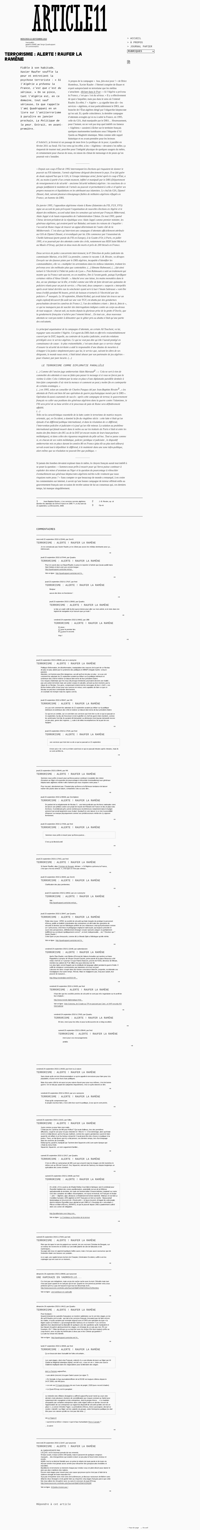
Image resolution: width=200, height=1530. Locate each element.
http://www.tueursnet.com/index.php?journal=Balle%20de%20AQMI (66, 1483)
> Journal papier (139, 46)
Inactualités (30, 42)
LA (61, 632)
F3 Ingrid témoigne (63, 1385)
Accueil (145, 1528)
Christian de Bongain (66, 866)
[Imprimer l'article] (128, 63)
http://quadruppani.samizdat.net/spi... (59, 569)
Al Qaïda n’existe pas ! (59, 1487)
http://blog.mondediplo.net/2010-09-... (64, 978)
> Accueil (134, 38)
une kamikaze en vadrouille (61, 1292)
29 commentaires (32, 46)
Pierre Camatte (94, 1422)
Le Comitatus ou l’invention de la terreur (75, 1217)
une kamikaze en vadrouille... (59, 1277)
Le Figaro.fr (52, 1418)
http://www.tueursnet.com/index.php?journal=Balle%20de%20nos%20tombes (70, 1288)
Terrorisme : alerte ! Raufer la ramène (66, 542)
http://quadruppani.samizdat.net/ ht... (69, 573)
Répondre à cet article (53, 1504)
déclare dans (90, 91)
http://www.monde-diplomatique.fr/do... (68, 1000)
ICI (59, 629)
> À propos (135, 42)
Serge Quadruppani (47, 44)
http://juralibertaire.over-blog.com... (63, 1213)
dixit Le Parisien (51, 1371)
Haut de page (134, 1528)
